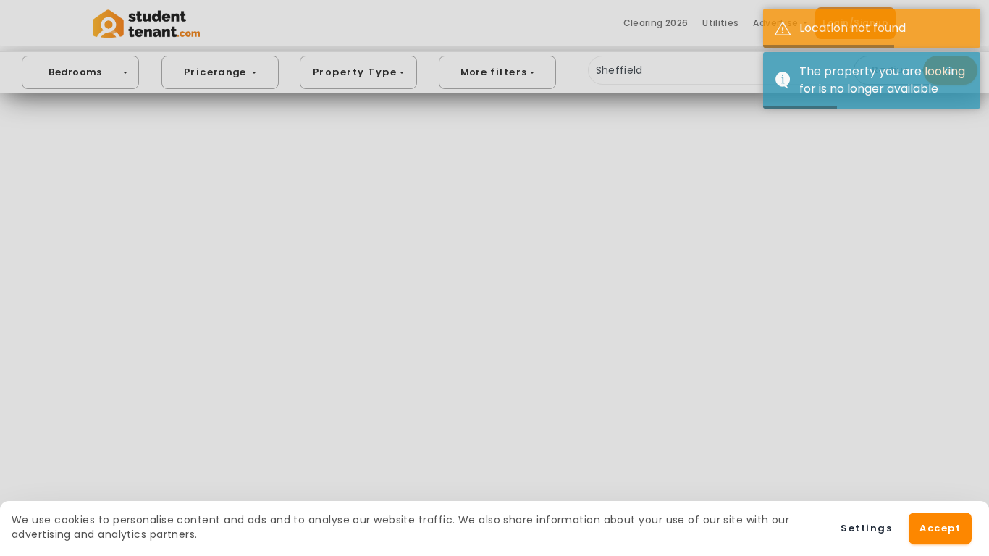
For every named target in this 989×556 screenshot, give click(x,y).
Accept (940, 528)
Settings (866, 528)
